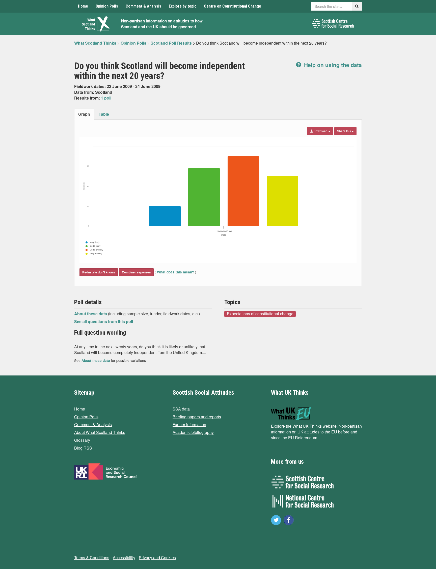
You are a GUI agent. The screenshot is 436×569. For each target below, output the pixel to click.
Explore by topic (182, 6)
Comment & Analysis (143, 6)
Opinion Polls (107, 6)
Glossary (82, 440)
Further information (189, 424)
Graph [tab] (84, 114)
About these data (91, 314)
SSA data (181, 409)
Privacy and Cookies (157, 557)
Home (83, 6)
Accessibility (124, 557)
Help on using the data (332, 65)
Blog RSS (83, 448)
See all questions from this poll (103, 321)
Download (320, 131)
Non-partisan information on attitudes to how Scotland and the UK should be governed (162, 23)
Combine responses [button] (136, 272)
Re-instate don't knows (98, 272)
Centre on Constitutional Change (232, 6)
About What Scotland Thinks (99, 432)
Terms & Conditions (91, 557)
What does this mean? (175, 272)
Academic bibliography (193, 432)
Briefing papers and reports (197, 417)
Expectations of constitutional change (260, 314)
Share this (344, 131)
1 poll (106, 98)
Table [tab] (104, 114)
